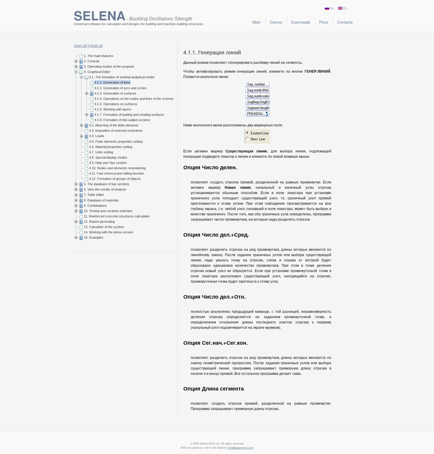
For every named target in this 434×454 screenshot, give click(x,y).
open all (80, 45)
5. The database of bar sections (106, 184)
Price (323, 22)
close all (96, 45)
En (345, 8)
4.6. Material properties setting (110, 147)
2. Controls (91, 61)
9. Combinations (95, 205)
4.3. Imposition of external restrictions (116, 130)
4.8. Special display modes (108, 157)
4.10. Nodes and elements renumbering (117, 168)
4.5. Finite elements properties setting (116, 141)
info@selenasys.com (241, 448)
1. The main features (98, 56)
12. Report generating (99, 221)
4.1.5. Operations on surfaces (115, 104)
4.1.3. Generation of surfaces (115, 93)
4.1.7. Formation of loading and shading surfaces (129, 114)
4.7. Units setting (101, 152)
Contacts (345, 22)
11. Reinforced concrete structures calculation (117, 216)
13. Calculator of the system (104, 227)
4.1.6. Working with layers (112, 109)
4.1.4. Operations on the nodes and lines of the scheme (134, 98)
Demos (276, 22)
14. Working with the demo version (108, 232)
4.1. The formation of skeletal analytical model (121, 77)
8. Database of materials (101, 200)
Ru (332, 8)
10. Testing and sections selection (108, 211)
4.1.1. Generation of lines (112, 82)
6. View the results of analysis (105, 189)
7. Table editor (94, 194)
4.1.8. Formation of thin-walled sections (122, 120)
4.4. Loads (96, 136)
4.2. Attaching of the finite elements (113, 125)
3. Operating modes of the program (109, 66)
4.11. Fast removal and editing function (116, 173)
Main (256, 22)
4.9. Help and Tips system (108, 163)
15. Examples (93, 237)
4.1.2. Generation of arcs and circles (120, 88)
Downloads (300, 22)
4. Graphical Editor (97, 72)
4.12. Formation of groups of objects (115, 178)
